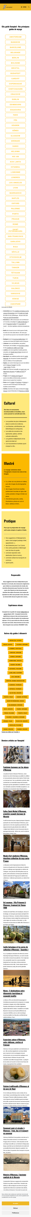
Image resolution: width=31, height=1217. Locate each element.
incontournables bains (19, 339)
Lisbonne (15, 172)
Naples (15, 198)
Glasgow (15, 136)
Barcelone (15, 47)
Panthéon (18, 382)
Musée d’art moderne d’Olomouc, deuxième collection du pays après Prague (16, 858)
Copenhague (15, 84)
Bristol (15, 68)
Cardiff (15, 79)
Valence (15, 288)
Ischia (8, 367)
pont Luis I (24, 369)
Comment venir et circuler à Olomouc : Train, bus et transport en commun (15, 1131)
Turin (15, 278)
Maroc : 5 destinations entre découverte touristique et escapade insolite (13, 993)
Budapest (15, 73)
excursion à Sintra (24, 345)
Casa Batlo (22, 324)
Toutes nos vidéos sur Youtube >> (11, 732)
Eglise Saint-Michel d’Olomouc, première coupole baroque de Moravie (14, 814)
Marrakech (16, 193)
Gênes (15, 131)
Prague (15, 219)
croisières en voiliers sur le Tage (15, 347)
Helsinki (15, 151)
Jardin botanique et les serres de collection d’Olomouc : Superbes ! (16, 948)
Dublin (15, 99)
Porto (15, 214)
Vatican (25, 382)
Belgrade (15, 52)
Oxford (15, 203)
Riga (15, 247)
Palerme (15, 209)
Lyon (15, 188)
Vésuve (9, 365)
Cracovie (15, 94)
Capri (5, 367)
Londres (15, 177)
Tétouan (15, 273)
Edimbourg (15, 105)
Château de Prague (16, 376)
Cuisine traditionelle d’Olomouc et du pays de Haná (16, 1087)
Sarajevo (15, 242)
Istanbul (15, 167)
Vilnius (15, 283)
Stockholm (16, 257)
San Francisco (15, 236)
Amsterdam (15, 37)
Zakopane (16, 304)
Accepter (15, 1203)
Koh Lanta (15, 162)
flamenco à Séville (24, 391)
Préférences (15, 1213)
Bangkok (15, 42)
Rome (15, 224)
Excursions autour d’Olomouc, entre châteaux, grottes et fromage (14, 1042)
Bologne (15, 63)
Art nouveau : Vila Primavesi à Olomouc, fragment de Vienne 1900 (14, 905)
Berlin (15, 58)
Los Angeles (15, 183)
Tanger (15, 267)
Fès (15, 120)
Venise (15, 299)
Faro (15, 115)
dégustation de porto (8, 371)
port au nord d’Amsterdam (11, 317)
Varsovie (15, 293)
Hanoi (15, 146)
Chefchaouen (16, 89)
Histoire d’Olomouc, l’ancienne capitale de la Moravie (14, 1176)
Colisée (12, 382)
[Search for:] (28, 7)
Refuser (15, 1208)
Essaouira (15, 110)
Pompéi (13, 365)
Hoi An (15, 157)
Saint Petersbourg (15, 230)
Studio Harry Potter (16, 352)
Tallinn (15, 262)
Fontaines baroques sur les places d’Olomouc (16, 768)
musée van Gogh (23, 313)
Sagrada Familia (11, 324)
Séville (15, 252)
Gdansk (15, 125)
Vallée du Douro (20, 371)
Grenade (15, 141)
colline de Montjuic (22, 321)
